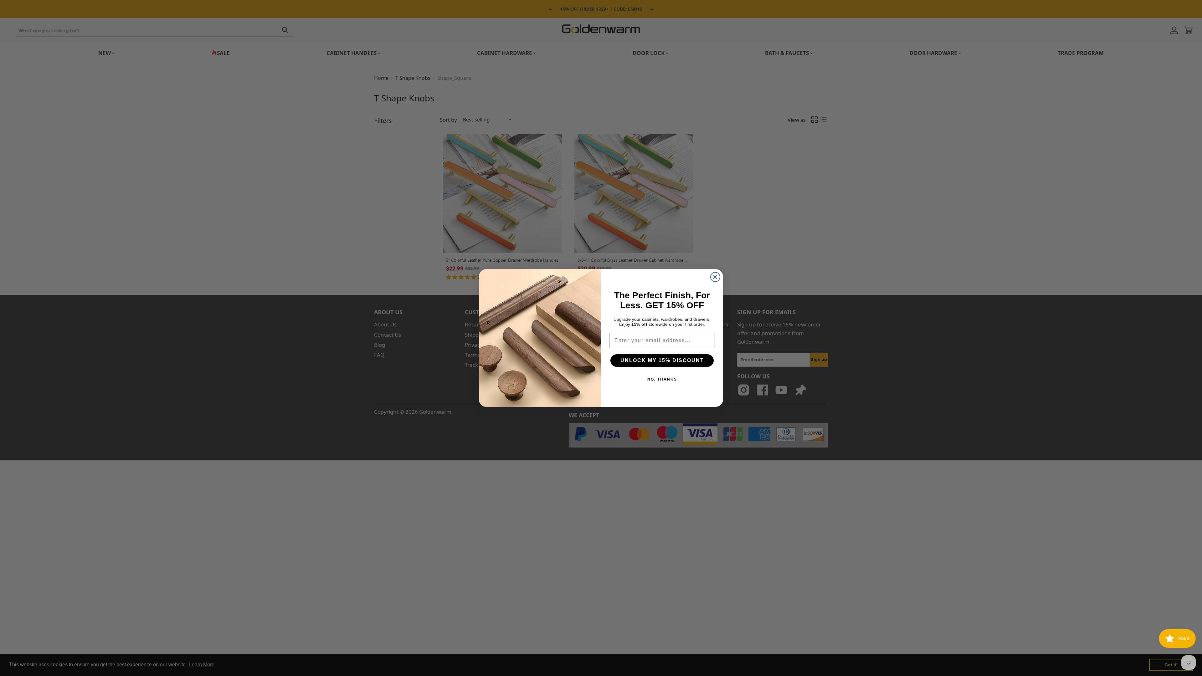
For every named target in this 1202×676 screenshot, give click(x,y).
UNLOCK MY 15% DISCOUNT (662, 360)
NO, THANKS (662, 379)
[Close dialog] (715, 277)
